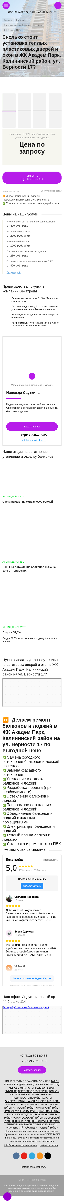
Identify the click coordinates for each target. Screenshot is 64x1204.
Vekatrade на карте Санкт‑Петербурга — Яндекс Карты (32, 985)
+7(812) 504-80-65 (34, 435)
